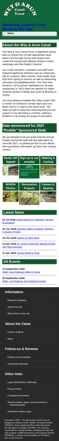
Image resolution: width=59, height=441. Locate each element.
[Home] (20, 10)
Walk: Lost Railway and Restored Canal (24, 281)
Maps (10, 339)
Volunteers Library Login (19, 411)
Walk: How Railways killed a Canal (21, 272)
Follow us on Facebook (19, 357)
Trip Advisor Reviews (18, 364)
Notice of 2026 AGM (28, 238)
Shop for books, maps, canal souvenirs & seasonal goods (27, 403)
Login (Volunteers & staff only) (22, 382)
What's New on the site (19, 313)
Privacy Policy (14, 389)
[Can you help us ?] (11, 175)
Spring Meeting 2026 (28, 253)
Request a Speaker (17, 300)
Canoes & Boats (15, 332)
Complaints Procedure (18, 395)
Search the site (15, 307)
